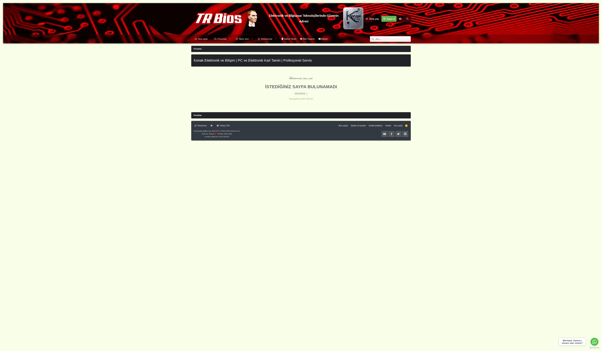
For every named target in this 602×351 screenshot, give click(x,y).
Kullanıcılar (266, 39)
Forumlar (222, 39)
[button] (230, 39)
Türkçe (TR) (224, 126)
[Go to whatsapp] (594, 342)
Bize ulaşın (343, 126)
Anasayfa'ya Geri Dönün (301, 98)
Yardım (388, 126)
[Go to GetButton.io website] (594, 348)
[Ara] (407, 18)
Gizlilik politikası (375, 126)
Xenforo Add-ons (217, 137)
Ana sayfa (203, 39)
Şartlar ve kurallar (358, 126)
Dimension (202, 126)
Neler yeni (244, 39)
